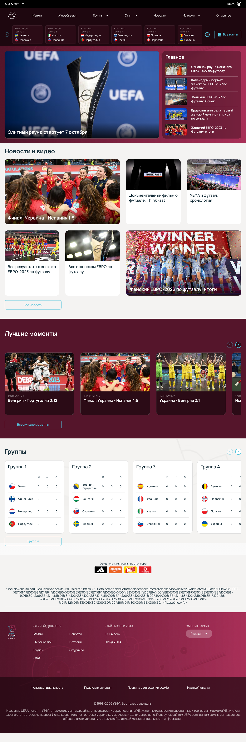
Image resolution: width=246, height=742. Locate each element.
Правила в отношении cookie (148, 687)
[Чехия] (13, 486)
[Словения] (141, 524)
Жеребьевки (42, 642)
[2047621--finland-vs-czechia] (126, 34)
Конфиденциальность (47, 687)
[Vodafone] (145, 569)
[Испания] (141, 486)
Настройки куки (198, 687)
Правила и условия (97, 687)
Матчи (38, 634)
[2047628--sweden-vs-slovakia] (27, 34)
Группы (38, 650)
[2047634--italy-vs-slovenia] (60, 34)
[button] (101, 15)
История (75, 642)
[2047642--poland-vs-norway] (160, 34)
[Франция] (141, 499)
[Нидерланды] (13, 511)
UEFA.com (113, 634)
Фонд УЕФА (113, 642)
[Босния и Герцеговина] (77, 486)
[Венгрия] (77, 499)
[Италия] (141, 511)
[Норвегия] (205, 499)
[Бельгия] (205, 486)
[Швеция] (77, 524)
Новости (75, 634)
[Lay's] (130, 569)
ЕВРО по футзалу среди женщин (13, 15)
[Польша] (205, 511)
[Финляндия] (13, 499)
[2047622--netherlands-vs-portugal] (93, 34)
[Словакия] (77, 511)
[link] (37, 15)
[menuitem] (40, 15)
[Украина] (205, 524)
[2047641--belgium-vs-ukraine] (193, 34)
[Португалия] (13, 524)
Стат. (37, 658)
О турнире (76, 650)
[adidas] (101, 569)
